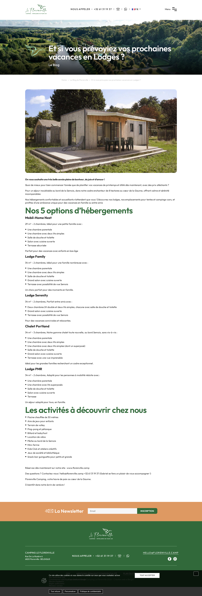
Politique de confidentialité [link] (90, 591)
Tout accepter (147, 575)
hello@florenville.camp (160, 552)
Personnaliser (70, 591)
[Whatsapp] (126, 9)
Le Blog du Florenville (79, 80)
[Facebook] (169, 559)
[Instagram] (175, 559)
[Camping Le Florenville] (36, 8)
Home (64, 80)
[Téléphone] (118, 9)
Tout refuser (55, 591)
